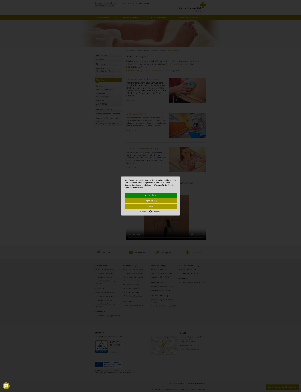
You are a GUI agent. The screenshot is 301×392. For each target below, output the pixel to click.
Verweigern (151, 201)
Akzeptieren (151, 195)
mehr (151, 206)
